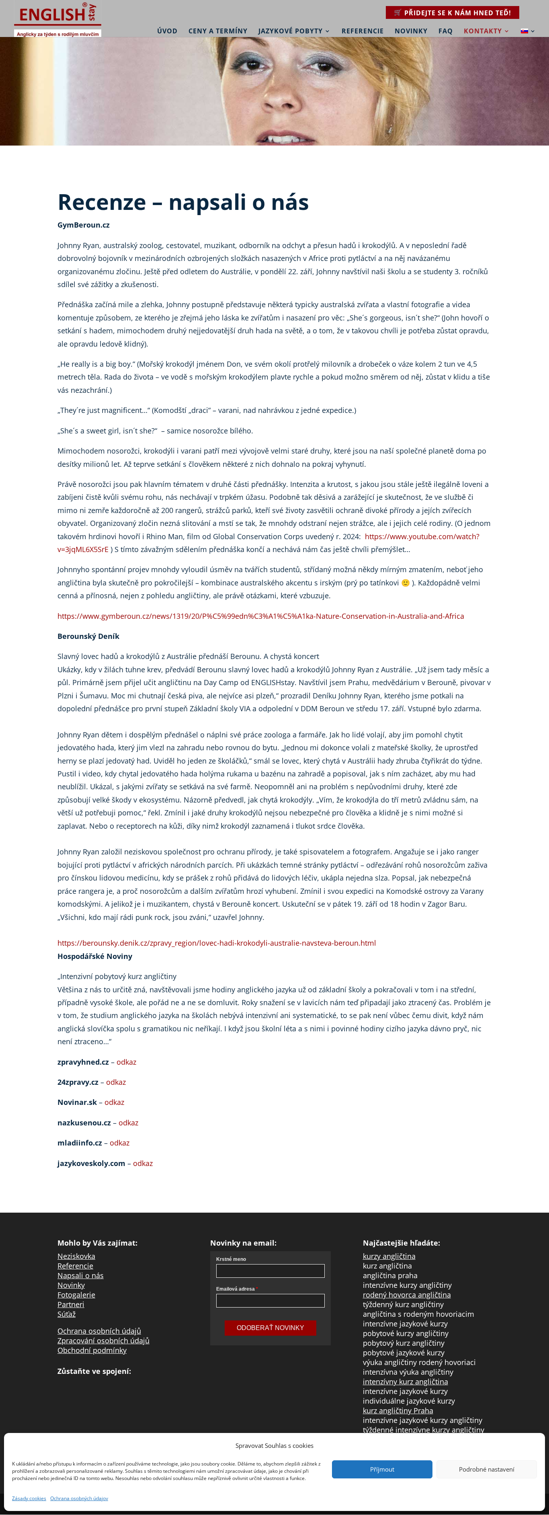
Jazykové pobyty (290, 31)
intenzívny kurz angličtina (405, 1381)
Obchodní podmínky (92, 1350)
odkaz (126, 1062)
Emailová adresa (235, 1289)
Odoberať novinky (270, 1327)
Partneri (70, 1304)
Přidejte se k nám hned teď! (457, 12)
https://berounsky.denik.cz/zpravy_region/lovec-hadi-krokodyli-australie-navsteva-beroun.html (216, 943)
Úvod (167, 31)
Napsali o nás (80, 1275)
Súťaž (66, 1314)
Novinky (411, 31)
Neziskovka (76, 1256)
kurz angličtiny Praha (398, 1410)
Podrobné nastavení (486, 1469)
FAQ (445, 31)
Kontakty (483, 31)
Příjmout (382, 1469)
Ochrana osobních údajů (99, 1331)
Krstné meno (231, 1259)
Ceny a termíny (218, 31)
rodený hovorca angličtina (407, 1294)
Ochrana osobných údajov (79, 1498)
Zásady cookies (29, 1498)
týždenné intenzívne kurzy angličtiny (423, 1430)
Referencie (363, 31)
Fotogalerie (76, 1294)
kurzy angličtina (389, 1256)
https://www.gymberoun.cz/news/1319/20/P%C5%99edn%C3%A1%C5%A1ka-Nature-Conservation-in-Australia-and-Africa (260, 616)
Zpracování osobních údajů (103, 1340)
